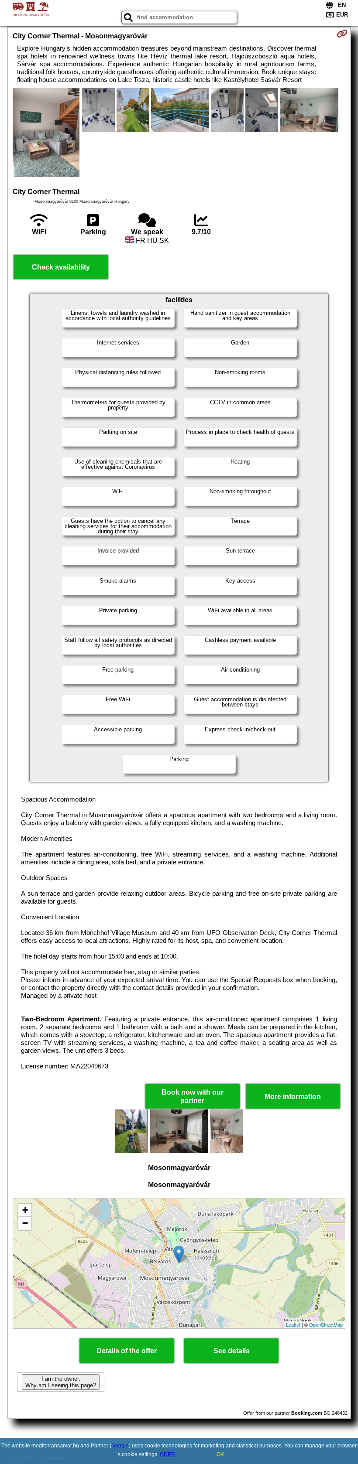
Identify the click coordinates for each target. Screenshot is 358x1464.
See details (231, 1351)
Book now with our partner (193, 1096)
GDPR (167, 1454)
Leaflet (293, 1324)
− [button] (25, 1223)
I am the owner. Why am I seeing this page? (60, 1382)
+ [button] (25, 1210)
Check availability (61, 267)
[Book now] (342, 33)
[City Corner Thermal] (46, 133)
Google (120, 1446)
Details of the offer (126, 1351)
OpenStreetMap (326, 1324)
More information (293, 1096)
